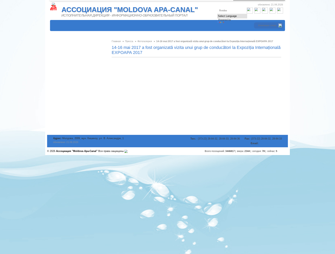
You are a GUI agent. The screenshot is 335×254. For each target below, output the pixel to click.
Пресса (129, 41)
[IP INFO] (126, 151)
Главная (116, 41)
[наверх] (284, 151)
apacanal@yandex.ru (270, 143)
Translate (230, 23)
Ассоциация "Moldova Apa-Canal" (129, 10)
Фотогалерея (144, 41)
